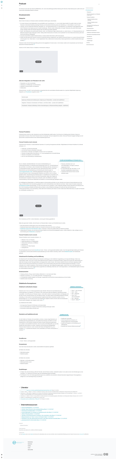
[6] (43, 299)
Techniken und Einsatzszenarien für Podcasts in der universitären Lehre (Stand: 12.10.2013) (41, 415)
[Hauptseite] (1, 2)
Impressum (30, 443)
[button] (38, 62)
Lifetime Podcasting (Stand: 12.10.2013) (30, 413)
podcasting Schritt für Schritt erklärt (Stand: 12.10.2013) (33, 420)
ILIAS (31, 171)
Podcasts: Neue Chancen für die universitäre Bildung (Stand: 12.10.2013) (37, 409)
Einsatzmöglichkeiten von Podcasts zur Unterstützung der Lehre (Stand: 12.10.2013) (39, 412)
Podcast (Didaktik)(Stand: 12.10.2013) (30, 407)
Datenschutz (30, 441)
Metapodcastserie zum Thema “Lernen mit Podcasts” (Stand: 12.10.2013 (37, 417)
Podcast (23, 434)
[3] (41, 91)
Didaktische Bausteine (24, 425)
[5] (79, 299)
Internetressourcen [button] (29, 405)
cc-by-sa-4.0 (81, 434)
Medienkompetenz (69, 251)
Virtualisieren (28, 91)
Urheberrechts (32, 231)
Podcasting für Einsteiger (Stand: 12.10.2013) (31, 410)
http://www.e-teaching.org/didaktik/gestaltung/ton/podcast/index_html (39, 390)
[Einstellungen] (1, 454)
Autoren (31, 434)
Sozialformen (37, 250)
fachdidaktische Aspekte (24, 185)
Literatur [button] (24, 387)
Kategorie (21, 423)
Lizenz (29, 447)
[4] (34, 267)
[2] (34, 44)
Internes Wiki (30, 449)
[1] (24, 40)
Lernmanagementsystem (24, 171)
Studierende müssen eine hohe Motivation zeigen (30, 228)
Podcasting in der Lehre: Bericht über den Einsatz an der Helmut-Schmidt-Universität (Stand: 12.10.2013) (44, 418)
